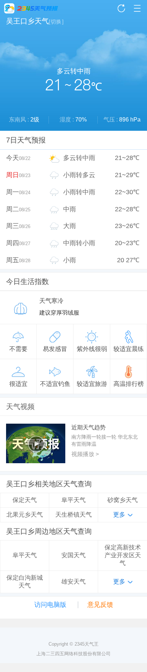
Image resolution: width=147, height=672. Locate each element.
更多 (119, 514)
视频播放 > (85, 454)
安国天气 (73, 555)
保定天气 (24, 500)
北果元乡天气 (24, 514)
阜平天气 (73, 500)
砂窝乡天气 (122, 500)
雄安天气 (73, 581)
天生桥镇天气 (73, 514)
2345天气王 (31, 8)
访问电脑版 (50, 604)
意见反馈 (100, 604)
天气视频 (20, 406)
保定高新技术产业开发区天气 (123, 555)
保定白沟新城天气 (24, 581)
